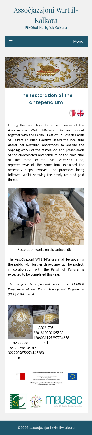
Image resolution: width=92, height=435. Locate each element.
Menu (78, 41)
